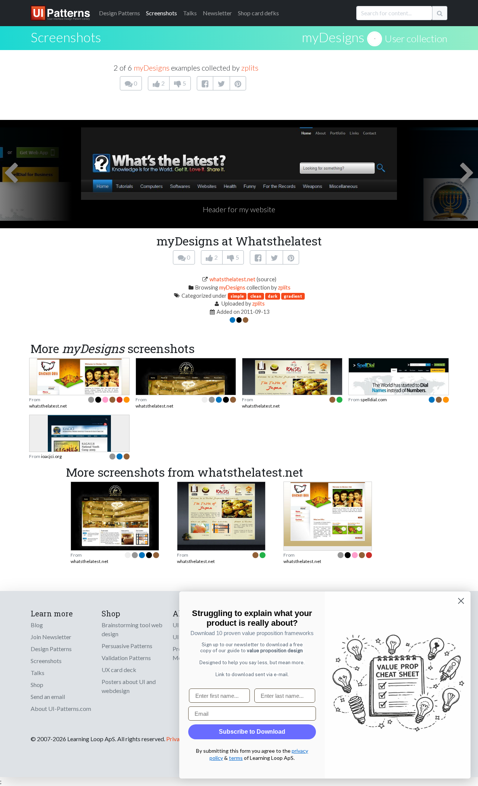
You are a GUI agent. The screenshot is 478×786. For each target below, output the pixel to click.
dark (272, 296)
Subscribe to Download (252, 731)
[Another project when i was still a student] (221, 518)
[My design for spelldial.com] (398, 386)
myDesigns (333, 37)
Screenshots (161, 12)
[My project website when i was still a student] (115, 516)
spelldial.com (373, 399)
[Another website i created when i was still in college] (79, 393)
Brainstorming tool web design (132, 629)
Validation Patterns (126, 657)
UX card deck (119, 669)
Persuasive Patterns (127, 645)
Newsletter (217, 12)
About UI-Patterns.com (61, 708)
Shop (37, 684)
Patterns (119, 12)
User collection (416, 38)
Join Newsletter (51, 636)
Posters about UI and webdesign (129, 686)
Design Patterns (51, 648)
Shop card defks (258, 12)
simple (237, 296)
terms (236, 758)
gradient (293, 296)
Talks (190, 12)
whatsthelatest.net (232, 279)
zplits (249, 67)
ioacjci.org (51, 456)
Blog (37, 624)
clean (255, 296)
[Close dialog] (461, 600)
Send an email (48, 696)
